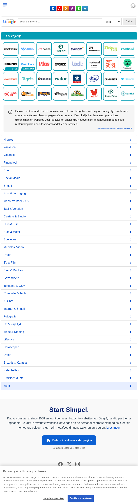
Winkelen (10, 147)
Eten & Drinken (13, 270)
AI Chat (8, 301)
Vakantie (9, 154)
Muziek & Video (14, 247)
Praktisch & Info (14, 378)
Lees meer (113, 427)
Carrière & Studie (15, 216)
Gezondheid (11, 278)
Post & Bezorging (15, 193)
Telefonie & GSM (14, 285)
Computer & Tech (15, 293)
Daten (7, 354)
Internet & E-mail (14, 308)
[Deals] (10, 63)
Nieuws (8, 139)
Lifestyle (9, 339)
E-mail (8, 185)
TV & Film (10, 262)
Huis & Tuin (11, 224)
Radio (7, 254)
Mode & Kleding (14, 331)
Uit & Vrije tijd (12, 324)
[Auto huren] (27, 63)
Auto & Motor (12, 231)
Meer (7, 385)
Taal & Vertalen (13, 208)
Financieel (10, 162)
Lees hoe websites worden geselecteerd (114, 128)
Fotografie (10, 316)
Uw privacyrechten (53, 498)
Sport (7, 170)
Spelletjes (10, 239)
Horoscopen (11, 347)
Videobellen (11, 370)
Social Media (12, 178)
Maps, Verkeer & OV (16, 201)
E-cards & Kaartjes (15, 362)
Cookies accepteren (81, 498)
